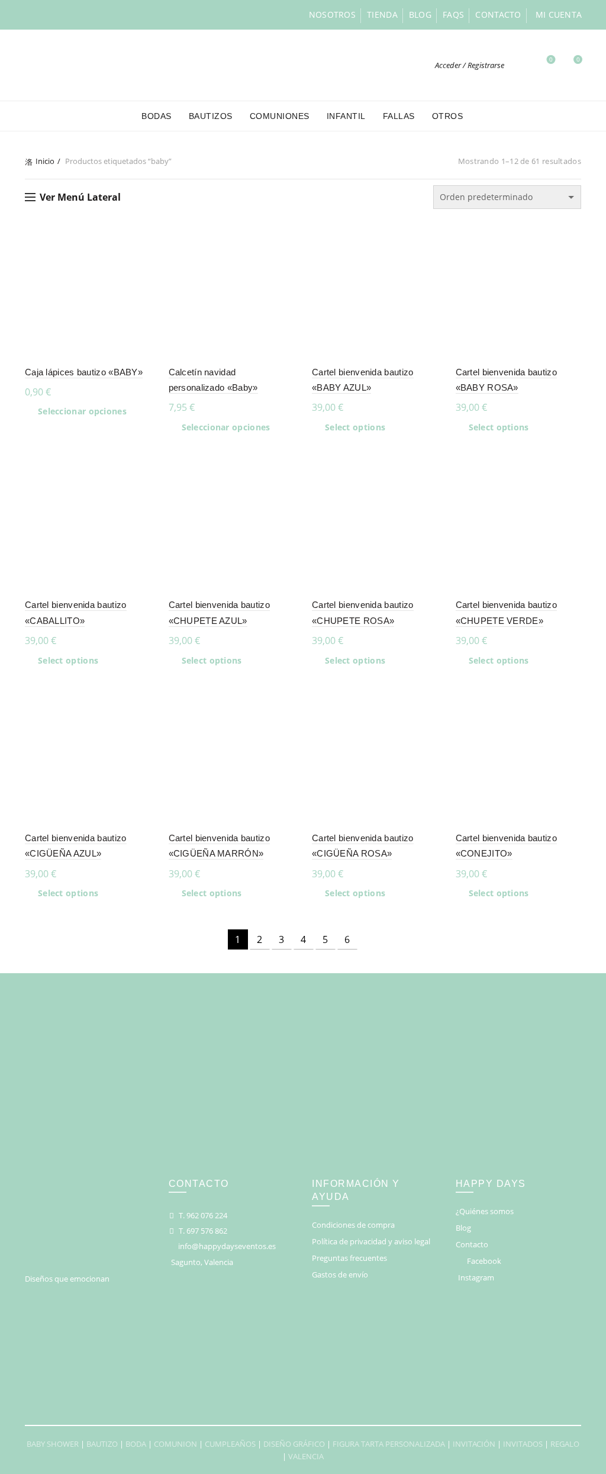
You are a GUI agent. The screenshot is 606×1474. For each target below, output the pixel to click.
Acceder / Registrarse (469, 65)
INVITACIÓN (474, 1443)
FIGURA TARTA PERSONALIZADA (389, 1443)
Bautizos (211, 116)
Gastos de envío (340, 1274)
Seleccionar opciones (82, 411)
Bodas (156, 116)
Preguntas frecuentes (349, 1258)
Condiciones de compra (353, 1224)
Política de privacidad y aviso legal (371, 1241)
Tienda (382, 14)
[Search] (519, 65)
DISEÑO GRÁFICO (294, 1443)
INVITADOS (523, 1443)
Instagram (476, 1277)
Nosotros (332, 14)
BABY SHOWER (53, 1443)
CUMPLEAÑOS (230, 1443)
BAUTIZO (102, 1443)
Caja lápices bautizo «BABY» (84, 372)
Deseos (551, 59)
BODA (135, 1443)
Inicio (45, 161)
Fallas (399, 116)
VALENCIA (306, 1456)
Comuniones (280, 116)
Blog (420, 14)
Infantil (346, 116)
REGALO (564, 1443)
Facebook (484, 1261)
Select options (355, 427)
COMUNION (175, 1443)
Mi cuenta (559, 14)
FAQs (453, 14)
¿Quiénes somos (485, 1211)
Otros (447, 116)
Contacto (498, 14)
